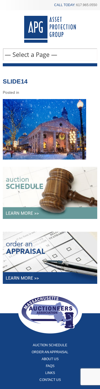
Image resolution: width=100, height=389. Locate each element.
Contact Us (50, 380)
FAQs (50, 366)
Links (50, 373)
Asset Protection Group (50, 29)
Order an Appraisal (50, 352)
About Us (50, 359)
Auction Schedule (50, 345)
